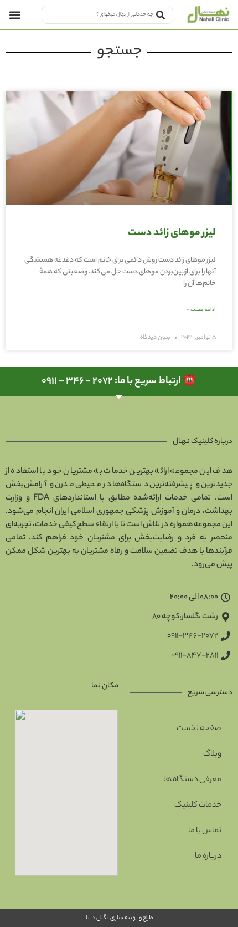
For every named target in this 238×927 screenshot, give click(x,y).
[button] (15, 15)
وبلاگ (212, 754)
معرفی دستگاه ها (192, 780)
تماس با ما (204, 831)
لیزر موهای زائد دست (171, 233)
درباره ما (208, 856)
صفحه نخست (199, 729)
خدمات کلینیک (197, 805)
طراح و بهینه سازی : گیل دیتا (119, 918)
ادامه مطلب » (201, 309)
